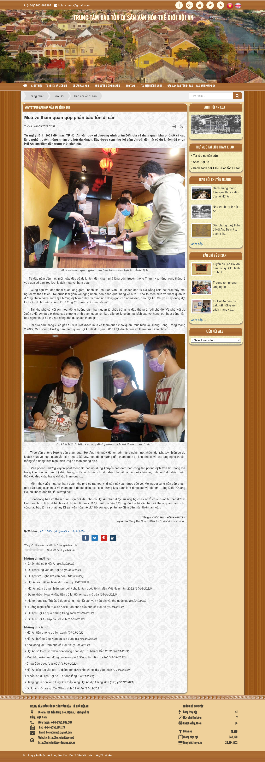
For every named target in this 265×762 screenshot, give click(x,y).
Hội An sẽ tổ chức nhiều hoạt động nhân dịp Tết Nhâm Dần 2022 (69, 651)
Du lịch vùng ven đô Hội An (45, 570)
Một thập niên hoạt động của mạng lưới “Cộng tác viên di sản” (67, 657)
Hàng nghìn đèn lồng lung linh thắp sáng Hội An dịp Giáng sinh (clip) (71, 682)
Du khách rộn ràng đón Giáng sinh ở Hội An (55, 688)
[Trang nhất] (26, 86)
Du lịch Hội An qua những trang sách (52, 613)
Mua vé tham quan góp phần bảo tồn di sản (47, 107)
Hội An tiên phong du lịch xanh (47, 632)
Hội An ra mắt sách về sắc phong (49, 582)
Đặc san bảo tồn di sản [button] (180, 86)
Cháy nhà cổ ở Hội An (42, 563)
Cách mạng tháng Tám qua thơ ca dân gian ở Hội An (226, 192)
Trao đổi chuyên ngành (215, 180)
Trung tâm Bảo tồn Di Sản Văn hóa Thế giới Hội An (81, 755)
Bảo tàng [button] (131, 86)
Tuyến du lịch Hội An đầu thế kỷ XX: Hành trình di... (226, 268)
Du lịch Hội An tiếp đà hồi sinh (47, 619)
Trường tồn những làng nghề (225, 284)
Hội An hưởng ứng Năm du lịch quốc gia (53, 638)
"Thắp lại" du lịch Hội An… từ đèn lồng (52, 676)
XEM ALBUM (216, 125)
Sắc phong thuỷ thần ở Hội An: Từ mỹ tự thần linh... (226, 229)
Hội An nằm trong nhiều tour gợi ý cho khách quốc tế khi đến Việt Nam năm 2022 (81, 588)
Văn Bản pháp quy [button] (206, 86)
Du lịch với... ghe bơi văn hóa (47, 576)
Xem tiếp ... (198, 244)
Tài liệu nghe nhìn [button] (151, 86)
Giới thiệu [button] (36, 86)
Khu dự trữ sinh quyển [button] (107, 86)
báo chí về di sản (214, 255)
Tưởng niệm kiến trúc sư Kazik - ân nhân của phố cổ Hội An (67, 607)
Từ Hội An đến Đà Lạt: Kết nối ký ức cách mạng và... (224, 305)
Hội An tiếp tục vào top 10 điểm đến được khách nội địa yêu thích (69, 669)
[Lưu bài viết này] (182, 126)
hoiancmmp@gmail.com (74, 5)
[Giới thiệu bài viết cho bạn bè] (169, 126)
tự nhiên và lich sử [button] (56, 86)
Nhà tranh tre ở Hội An (225, 209)
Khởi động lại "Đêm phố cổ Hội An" (49, 645)
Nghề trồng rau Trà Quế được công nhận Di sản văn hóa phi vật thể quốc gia (78, 600)
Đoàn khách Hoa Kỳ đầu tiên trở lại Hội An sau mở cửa (63, 594)
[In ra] (174, 126)
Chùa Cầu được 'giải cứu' (43, 663)
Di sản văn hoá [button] (81, 86)
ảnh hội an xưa (214, 107)
